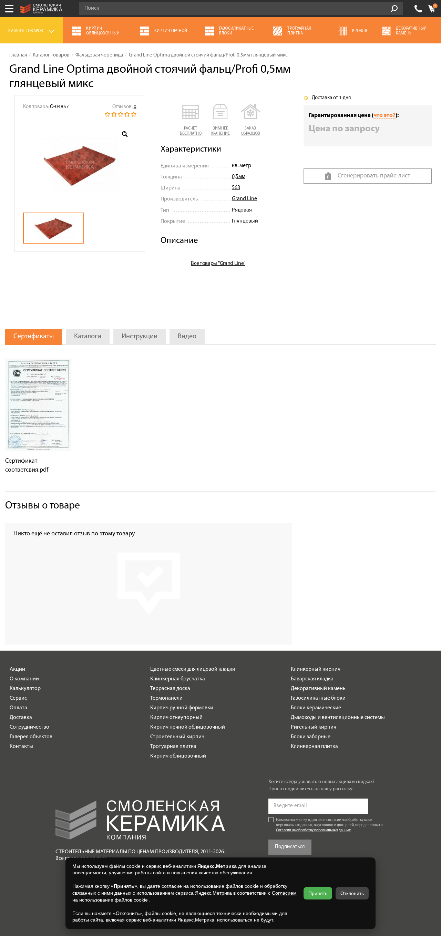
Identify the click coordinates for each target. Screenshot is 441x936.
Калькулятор (25, 688)
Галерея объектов (31, 737)
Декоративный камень (318, 688)
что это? (384, 116)
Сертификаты (33, 336)
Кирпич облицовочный (178, 756)
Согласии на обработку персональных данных (313, 830)
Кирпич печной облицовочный (187, 727)
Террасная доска (170, 688)
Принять (317, 893)
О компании (24, 679)
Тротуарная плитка (173, 746)
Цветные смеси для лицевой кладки (192, 669)
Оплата (18, 708)
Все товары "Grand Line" (218, 263)
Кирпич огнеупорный (176, 717)
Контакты (21, 746)
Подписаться (290, 847)
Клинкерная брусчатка (177, 679)
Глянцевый (245, 221)
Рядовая (242, 210)
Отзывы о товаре (42, 506)
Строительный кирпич (177, 737)
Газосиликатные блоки (318, 698)
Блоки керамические (316, 708)
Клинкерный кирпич (315, 669)
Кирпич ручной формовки (181, 708)
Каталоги (87, 336)
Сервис (18, 698)
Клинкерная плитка (314, 746)
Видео (187, 336)
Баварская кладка (312, 679)
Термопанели (166, 698)
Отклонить (352, 893)
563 (236, 188)
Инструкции (139, 336)
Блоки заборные (310, 737)
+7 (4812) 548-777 (418, 8)
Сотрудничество (29, 727)
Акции (17, 669)
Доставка (21, 717)
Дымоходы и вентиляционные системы (338, 717)
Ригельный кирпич (313, 727)
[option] (79, 164)
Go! (394, 8)
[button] (191, 120)
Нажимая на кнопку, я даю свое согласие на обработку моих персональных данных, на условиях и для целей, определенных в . (329, 825)
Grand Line (244, 199)
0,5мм (238, 176)
